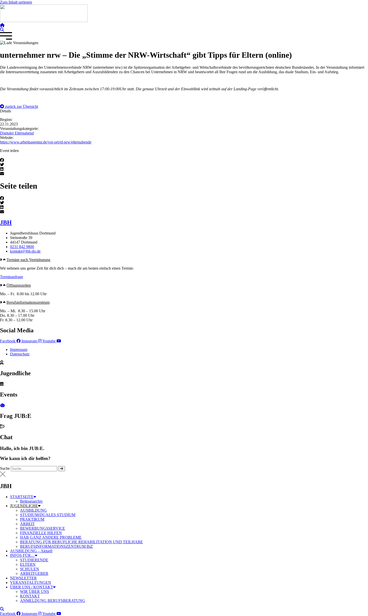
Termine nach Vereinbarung (28, 260)
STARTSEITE (22, 497)
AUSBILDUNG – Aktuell (31, 551)
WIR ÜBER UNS (34, 591)
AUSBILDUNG (33, 510)
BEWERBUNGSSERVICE (42, 528)
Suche (5, 468)
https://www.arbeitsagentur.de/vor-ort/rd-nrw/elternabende (45, 142)
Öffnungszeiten (19, 285)
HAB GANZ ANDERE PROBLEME (51, 537)
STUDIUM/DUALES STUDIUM (47, 515)
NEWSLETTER (23, 578)
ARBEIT (27, 524)
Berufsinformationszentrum (28, 302)
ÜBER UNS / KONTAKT (31, 587)
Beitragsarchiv (31, 501)
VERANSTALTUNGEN (30, 582)
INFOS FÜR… (22, 555)
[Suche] (61, 468)
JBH (6, 222)
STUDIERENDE (34, 560)
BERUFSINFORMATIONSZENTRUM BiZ (56, 546)
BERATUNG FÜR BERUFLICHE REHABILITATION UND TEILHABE (81, 542)
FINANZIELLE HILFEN (41, 533)
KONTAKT (30, 596)
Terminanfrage (11, 277)
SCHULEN (29, 569)
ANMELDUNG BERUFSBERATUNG (52, 600)
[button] (19, 106)
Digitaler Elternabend (17, 133)
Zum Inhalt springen (16, 2)
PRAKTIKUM (32, 519)
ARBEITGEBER (34, 573)
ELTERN (28, 564)
